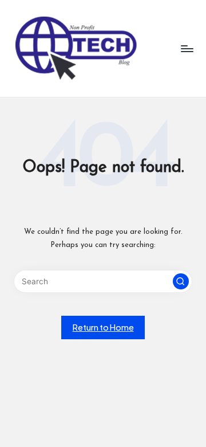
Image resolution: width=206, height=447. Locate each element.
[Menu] (186, 48)
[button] (181, 281)
